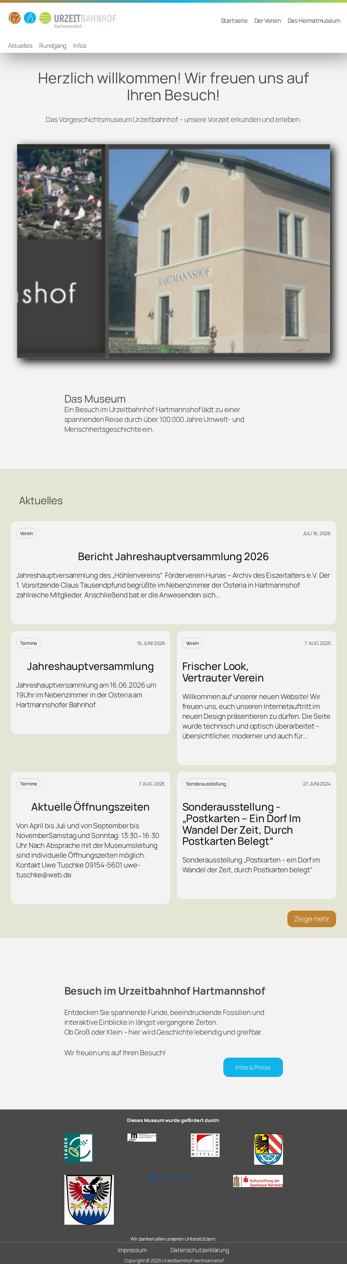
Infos (79, 45)
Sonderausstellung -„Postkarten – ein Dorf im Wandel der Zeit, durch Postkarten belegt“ (241, 824)
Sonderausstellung (206, 783)
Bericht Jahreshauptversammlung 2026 (173, 556)
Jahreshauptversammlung (90, 666)
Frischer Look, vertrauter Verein (223, 672)
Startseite (234, 20)
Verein (26, 533)
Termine (28, 643)
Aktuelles (20, 45)
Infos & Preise (253, 1067)
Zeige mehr (311, 918)
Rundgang (52, 45)
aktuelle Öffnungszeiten (90, 807)
